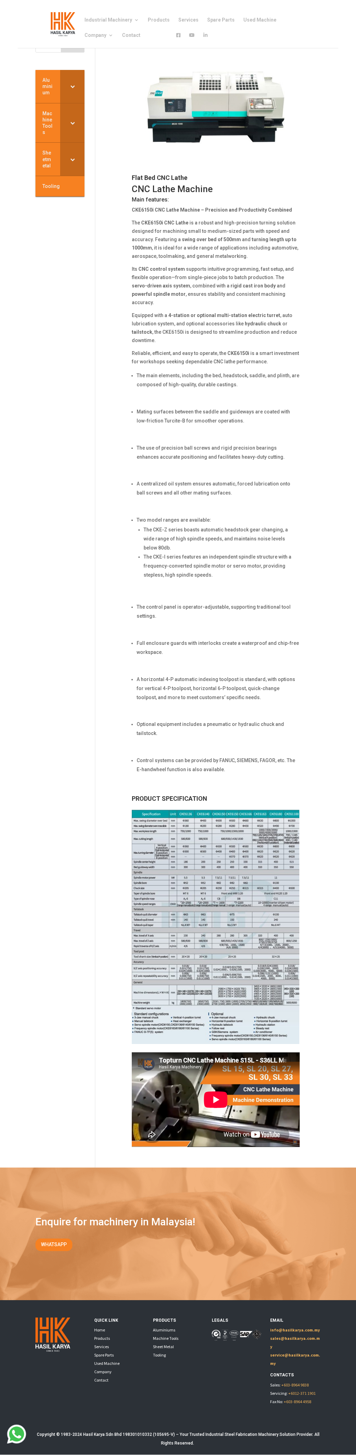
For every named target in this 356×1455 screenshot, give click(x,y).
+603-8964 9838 (295, 1384)
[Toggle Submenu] (72, 86)
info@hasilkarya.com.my (295, 1330)
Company (95, 35)
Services (188, 20)
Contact (131, 35)
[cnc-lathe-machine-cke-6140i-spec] (216, 1042)
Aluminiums (164, 1330)
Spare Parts (221, 20)
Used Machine (259, 20)
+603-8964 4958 (297, 1401)
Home (99, 1330)
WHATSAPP (54, 1244)
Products (159, 20)
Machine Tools (165, 1338)
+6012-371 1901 (302, 1393)
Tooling (159, 1355)
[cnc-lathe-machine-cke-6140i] (216, 162)
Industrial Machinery (108, 20)
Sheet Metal (163, 1346)
